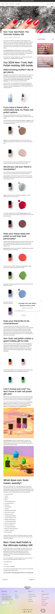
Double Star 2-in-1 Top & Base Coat (18, 406)
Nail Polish (17, 596)
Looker (4, 195)
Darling (5, 140)
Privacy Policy (44, 599)
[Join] (38, 310)
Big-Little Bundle (8, 440)
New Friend (8, 371)
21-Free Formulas (31, 594)
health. (13, 566)
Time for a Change (26, 84)
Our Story (30, 597)
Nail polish (5, 75)
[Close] (40, 300)
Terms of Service (45, 603)
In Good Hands (15, 86)
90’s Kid (20, 371)
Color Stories (30, 601)
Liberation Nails (9, 50)
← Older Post (5, 579)
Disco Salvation (6, 176)
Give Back (30, 599)
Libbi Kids (29, 343)
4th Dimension (20, 79)
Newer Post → (32, 579)
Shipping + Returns (45, 594)
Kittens (29, 349)
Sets (16, 594)
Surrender (5, 284)
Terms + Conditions (45, 597)
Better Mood (6, 248)
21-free (19, 51)
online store (17, 572)
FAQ (42, 596)
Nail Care (16, 597)
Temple (28, 120)
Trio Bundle (28, 399)
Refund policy (44, 605)
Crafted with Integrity (32, 596)
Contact (43, 601)
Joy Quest (18, 349)
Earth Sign (24, 266)
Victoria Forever (23, 213)
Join (11, 602)
